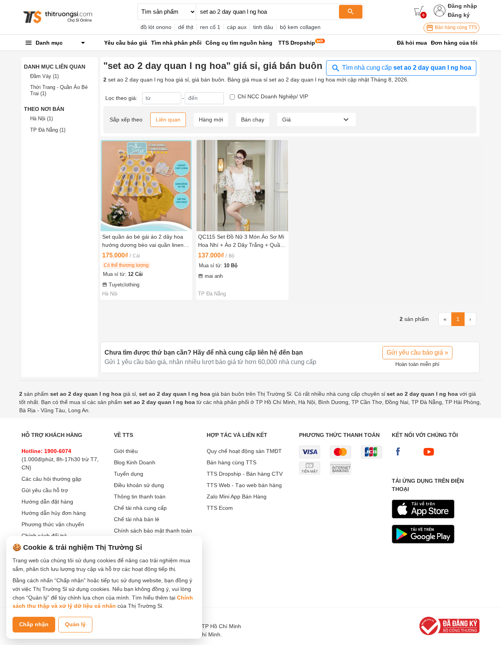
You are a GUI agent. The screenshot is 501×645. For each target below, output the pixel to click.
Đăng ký (459, 15)
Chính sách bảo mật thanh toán (153, 530)
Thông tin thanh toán (140, 496)
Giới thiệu (126, 451)
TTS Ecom (220, 508)
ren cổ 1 (210, 27)
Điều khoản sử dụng (139, 485)
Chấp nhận (34, 624)
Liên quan (168, 119)
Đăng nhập (462, 6)
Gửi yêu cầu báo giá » (417, 352)
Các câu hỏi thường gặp (51, 479)
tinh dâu (263, 27)
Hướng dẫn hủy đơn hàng (54, 513)
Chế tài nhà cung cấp (140, 508)
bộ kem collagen (300, 27)
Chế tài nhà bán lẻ (136, 519)
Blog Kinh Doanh (134, 462)
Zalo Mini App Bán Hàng (237, 496)
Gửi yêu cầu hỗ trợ (45, 490)
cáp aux (237, 27)
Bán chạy (252, 119)
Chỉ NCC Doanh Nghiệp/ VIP (273, 96)
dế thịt (185, 27)
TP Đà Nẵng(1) (47, 130)
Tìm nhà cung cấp (406, 67)
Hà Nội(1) (41, 118)
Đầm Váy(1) (44, 76)
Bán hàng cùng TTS (455, 27)
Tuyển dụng (128, 474)
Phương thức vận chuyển (53, 524)
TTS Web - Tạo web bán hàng (244, 485)
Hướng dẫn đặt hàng (47, 501)
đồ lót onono (156, 27)
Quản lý (75, 624)
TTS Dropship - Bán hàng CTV (245, 474)
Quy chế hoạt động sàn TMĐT (244, 451)
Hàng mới (211, 119)
